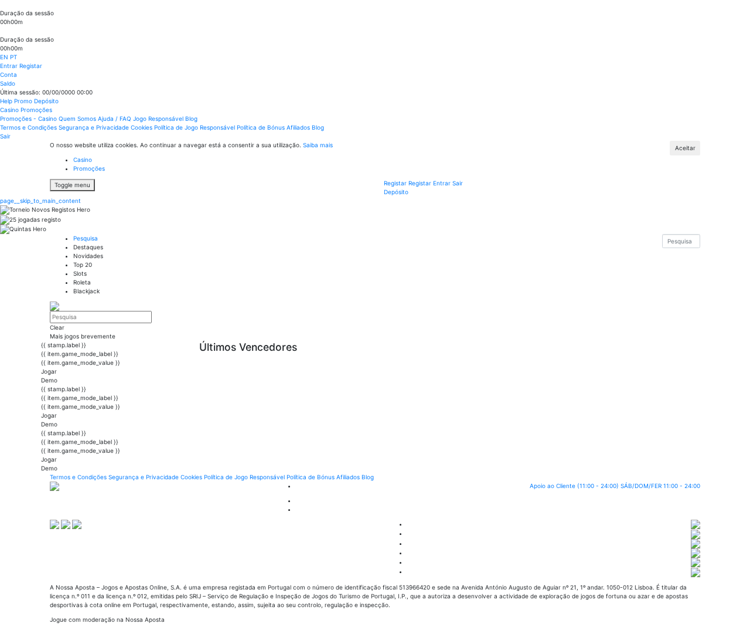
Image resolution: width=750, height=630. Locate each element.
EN (5, 56)
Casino (10, 109)
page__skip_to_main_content (40, 200)
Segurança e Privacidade (95, 127)
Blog (191, 118)
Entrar (9, 65)
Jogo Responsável (159, 118)
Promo (24, 100)
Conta (8, 74)
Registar (30, 65)
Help (7, 100)
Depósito (46, 100)
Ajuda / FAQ (115, 118)
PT (13, 56)
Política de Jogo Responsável (195, 127)
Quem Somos (78, 118)
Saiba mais (318, 144)
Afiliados (299, 127)
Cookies (142, 127)
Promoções (36, 109)
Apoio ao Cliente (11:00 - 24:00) (615, 485)
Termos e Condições (29, 127)
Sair (5, 136)
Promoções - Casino (29, 118)
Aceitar (685, 147)
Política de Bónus (262, 127)
